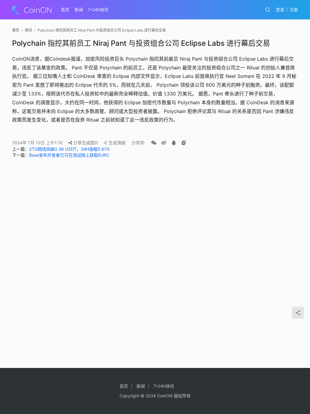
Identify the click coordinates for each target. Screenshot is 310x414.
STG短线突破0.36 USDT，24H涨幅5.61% (69, 149)
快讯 (28, 30)
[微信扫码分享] (154, 142)
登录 (280, 9)
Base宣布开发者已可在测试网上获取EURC (69, 155)
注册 (293, 9)
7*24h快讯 (98, 9)
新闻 (78, 9)
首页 (65, 9)
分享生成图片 (85, 142)
